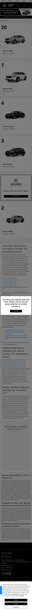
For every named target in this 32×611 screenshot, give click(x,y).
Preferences (16, 607)
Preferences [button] (21, 595)
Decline (16, 603)
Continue (16, 311)
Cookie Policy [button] (15, 594)
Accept (16, 600)
